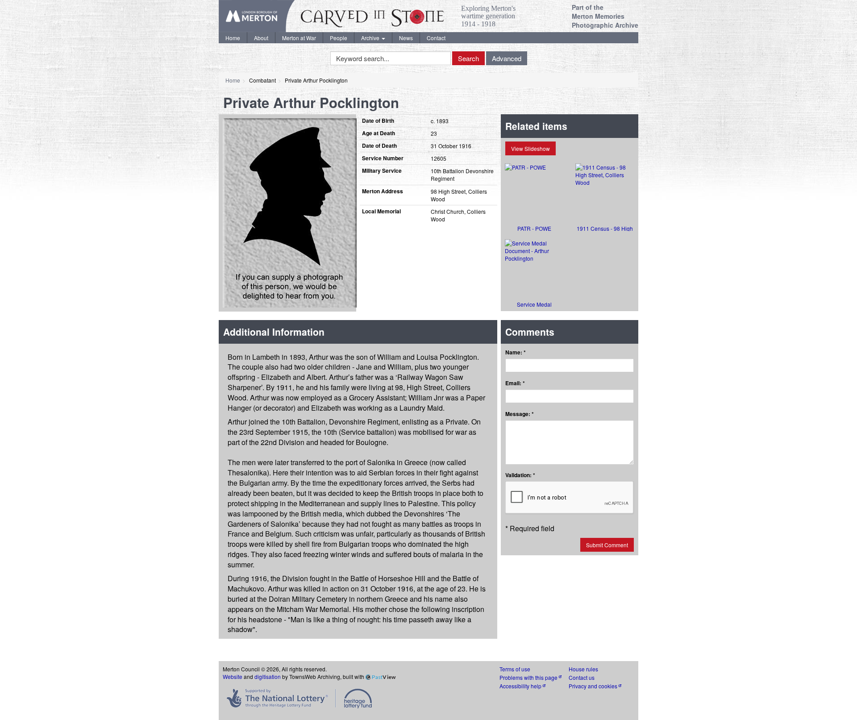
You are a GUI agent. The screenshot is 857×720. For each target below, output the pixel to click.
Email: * (515, 383)
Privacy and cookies (594, 686)
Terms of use (514, 669)
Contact (436, 38)
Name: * (515, 352)
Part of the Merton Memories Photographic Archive (605, 16)
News (406, 38)
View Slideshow (530, 148)
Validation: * (520, 475)
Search (468, 58)
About (261, 38)
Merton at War (299, 38)
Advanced (506, 58)
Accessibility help (521, 686)
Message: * (519, 414)
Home (232, 38)
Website (232, 676)
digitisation (267, 676)
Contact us (582, 677)
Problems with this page (529, 677)
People (338, 38)
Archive (371, 38)
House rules (583, 669)
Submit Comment (607, 545)
